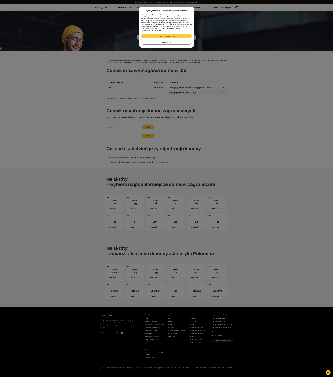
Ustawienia (166, 42)
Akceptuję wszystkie (166, 36)
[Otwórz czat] (328, 372)
